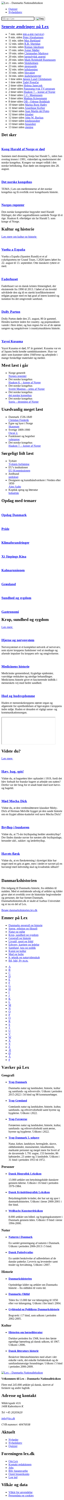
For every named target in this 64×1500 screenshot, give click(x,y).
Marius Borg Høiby (36, 104)
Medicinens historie (15, 666)
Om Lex (13, 1461)
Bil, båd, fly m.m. (18, 960)
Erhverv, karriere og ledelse (24, 944)
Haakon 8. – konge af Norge (25, 382)
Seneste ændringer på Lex (25, 26)
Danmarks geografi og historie (25, 925)
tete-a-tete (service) (33, 34)
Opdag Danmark (14, 515)
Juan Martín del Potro (37, 111)
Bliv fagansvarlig (18, 1470)
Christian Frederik (19, 420)
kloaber (29, 114)
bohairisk (14, 493)
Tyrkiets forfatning (19, 464)
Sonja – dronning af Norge (24, 401)
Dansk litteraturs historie (24, 1350)
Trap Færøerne (18, 1119)
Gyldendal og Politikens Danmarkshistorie (34, 1309)
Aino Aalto (15, 486)
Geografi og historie (20, 938)
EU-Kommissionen (19, 470)
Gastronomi (10, 612)
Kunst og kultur (17, 951)
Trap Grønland (18, 1100)
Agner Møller (31, 50)
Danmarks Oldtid (19, 1294)
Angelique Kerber (35, 107)
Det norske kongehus (16, 182)
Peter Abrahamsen (33, 37)
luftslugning (31, 69)
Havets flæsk (10, 854)
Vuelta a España (13, 249)
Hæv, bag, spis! (12, 771)
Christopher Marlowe (36, 53)
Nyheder (13, 1439)
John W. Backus (34, 117)
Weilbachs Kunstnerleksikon (26, 1210)
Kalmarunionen (13, 570)
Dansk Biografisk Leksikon (25, 1173)
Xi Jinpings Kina (13, 556)
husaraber (30, 124)
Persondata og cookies (21, 1495)
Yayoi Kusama (12, 341)
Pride (5, 529)
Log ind (13, 1477)
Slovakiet (29, 72)
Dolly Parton (10, 312)
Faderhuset (9, 279)
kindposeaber (32, 120)
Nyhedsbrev (15, 12)
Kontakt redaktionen (20, 1464)
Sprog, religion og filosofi (23, 928)
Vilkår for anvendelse (21, 1492)
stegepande (30, 66)
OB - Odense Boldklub (37, 101)
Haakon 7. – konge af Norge (25, 445)
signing (29, 127)
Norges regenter (12, 205)
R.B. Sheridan (32, 43)
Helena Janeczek (33, 85)
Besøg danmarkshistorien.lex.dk (19, 910)
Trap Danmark (18, 1082)
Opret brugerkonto (19, 1474)
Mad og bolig (16, 954)
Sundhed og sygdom (16, 598)
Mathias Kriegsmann (35, 98)
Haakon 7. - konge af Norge (39, 91)
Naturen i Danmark (21, 1236)
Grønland (8, 584)
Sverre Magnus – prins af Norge (27, 388)
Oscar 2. (13, 432)
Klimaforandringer (15, 542)
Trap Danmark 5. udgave (24, 1137)
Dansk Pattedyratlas (21, 1252)
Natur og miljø (17, 931)
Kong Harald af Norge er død (23, 149)
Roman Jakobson (34, 46)
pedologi (13, 476)
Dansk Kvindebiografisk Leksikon (29, 1192)
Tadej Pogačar (31, 82)
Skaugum (14, 426)
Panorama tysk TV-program (39, 88)
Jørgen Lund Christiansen (37, 79)
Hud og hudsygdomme (18, 696)
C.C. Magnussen (33, 95)
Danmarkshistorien (20, 1278)
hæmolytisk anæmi (35, 56)
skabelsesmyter (32, 75)
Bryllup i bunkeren (15, 827)
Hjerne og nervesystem (17, 640)
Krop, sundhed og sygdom (23, 934)
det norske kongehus (20, 395)
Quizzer (13, 9)
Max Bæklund (32, 40)
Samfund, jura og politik (22, 947)
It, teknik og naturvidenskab (24, 957)
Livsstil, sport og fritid (21, 941)
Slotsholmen (31, 63)
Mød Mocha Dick (14, 801)
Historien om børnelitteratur (26, 1332)
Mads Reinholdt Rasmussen (40, 59)
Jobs (11, 1467)
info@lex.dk (8, 1418)
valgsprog (14, 439)
